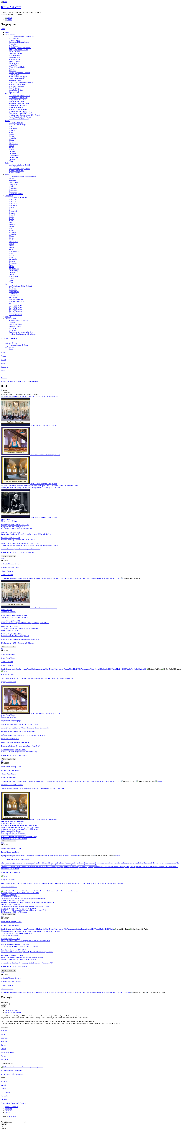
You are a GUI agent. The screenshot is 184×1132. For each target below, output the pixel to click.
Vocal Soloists (14, 184)
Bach (11, 126)
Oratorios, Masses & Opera (18, 345)
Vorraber (12, 161)
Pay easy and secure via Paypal (11, 1070)
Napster (13, 578)
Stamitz (11, 267)
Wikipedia (4, 1059)
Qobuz (78, 929)
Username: (5, 1002)
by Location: (13, 297)
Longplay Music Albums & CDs (18, 381)
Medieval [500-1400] (16, 101)
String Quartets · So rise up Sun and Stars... (46, 487)
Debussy (12, 134)
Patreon (3, 1056)
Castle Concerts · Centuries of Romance (43, 425)
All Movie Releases (16, 123)
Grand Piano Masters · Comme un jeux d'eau (45, 455)
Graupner (12, 232)
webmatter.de (13, 1116)
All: (2, 1122)
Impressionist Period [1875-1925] (20, 113)
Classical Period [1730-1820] (19, 109)
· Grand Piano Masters (8, 774)
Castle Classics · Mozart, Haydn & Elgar (44, 396)
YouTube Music (21, 578)
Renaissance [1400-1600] (18, 105)
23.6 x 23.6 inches (15, 307)
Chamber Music (14, 59)
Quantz (11, 148)
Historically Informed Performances (21, 82)
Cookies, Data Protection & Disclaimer (22, 334)
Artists (7, 174)
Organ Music (13, 65)
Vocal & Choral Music (16, 67)
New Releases (14, 38)
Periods (3, 360)
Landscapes (13, 290)
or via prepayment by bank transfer (12, 1074)
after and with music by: (17, 125)
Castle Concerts (14, 173)
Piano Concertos (14, 52)
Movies (7, 121)
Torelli (11, 274)
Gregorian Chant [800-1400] (19, 103)
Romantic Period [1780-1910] (19, 111)
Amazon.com (75, 578)
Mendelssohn (13, 144)
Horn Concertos (14, 55)
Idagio (66, 578)
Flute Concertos (14, 57)
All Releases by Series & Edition (20, 165)
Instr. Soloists (13, 182)
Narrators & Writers (16, 194)
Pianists (11, 178)
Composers (9, 196)
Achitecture (13, 294)
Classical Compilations (17, 84)
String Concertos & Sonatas (18, 50)
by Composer (9, 347)
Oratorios (12, 71)
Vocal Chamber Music (16, 78)
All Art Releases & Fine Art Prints (20, 286)
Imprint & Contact (15, 324)
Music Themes (14, 292)
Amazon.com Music (33, 578)
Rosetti (11, 149)
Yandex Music (68, 669)
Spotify (3, 578)
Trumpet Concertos (15, 53)
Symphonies (13, 46)
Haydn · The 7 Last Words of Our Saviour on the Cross (59, 486)
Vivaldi (11, 278)
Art (6, 284)
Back (2, 1126)
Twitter (3, 1034)
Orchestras (13, 188)
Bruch (11, 217)
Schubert (12, 151)
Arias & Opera (14, 75)
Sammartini (13, 259)
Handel (11, 140)
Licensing (12, 330)
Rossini (11, 257)
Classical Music (14, 40)
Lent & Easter (14, 88)
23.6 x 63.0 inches (15, 315)
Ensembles (13, 190)
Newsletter (13, 328)
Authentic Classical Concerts (19, 167)
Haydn (11, 142)
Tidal (69, 578)
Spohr (11, 265)
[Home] (4, 2)
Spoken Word (14, 92)
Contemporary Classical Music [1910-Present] (24, 115)
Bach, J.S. (12, 199)
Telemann (12, 159)
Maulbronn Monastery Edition (19, 169)
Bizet (11, 209)
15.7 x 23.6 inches (15, 305)
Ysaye (11, 282)
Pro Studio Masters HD (139, 669)
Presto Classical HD (72, 856)
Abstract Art (13, 295)
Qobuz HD (88, 578)
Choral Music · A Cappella (18, 76)
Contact (3, 1089)
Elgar (11, 228)
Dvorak (11, 136)
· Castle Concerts (7, 571)
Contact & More (10, 319)
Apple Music (44, 578)
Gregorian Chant (15, 80)
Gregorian (12, 138)
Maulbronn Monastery (16, 299)
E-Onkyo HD (125, 992)
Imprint (3, 1085)
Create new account (11, 1010)
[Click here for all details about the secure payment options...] (22, 1067)
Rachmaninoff (14, 251)
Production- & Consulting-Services (21, 332)
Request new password (13, 1012)
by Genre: (12, 288)
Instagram (4, 1038)
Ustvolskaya (13, 276)
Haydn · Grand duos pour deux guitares (43, 484)
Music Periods (10, 94)
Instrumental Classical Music (19, 42)
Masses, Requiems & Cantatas (19, 73)
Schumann (13, 153)
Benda (11, 207)
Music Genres (9, 34)
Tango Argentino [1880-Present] (20, 117)
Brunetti (12, 215)
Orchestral (12, 44)
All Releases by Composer (18, 198)
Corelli (11, 221)
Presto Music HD (98, 578)
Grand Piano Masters (16, 171)
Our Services (5, 1092)
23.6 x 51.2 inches (15, 313)
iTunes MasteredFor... (40, 856)
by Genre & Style (11, 343)
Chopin (11, 132)
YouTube (4, 1041)
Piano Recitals (14, 63)
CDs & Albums (9, 338)
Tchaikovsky (13, 157)
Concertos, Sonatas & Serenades (20, 48)
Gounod (12, 230)
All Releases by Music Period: (19, 96)
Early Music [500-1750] (17, 100)
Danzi (11, 222)
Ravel (11, 253)
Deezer (8, 578)
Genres (3, 356)
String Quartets (14, 61)
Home (3, 29)
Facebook (4, 1030)
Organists (12, 180)
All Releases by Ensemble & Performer (22, 176)
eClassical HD (109, 578)
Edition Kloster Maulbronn (10, 770)
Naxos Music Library (56, 578)
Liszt (11, 240)
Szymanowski (14, 155)
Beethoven (13, 128)
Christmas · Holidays (16, 86)
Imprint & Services (11, 1107)
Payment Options (15, 326)
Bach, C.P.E (13, 201)
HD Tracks (117, 578)
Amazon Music (25, 856)
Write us (12, 322)
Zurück (3, 1128)
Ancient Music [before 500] (18, 98)
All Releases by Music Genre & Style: (22, 36)
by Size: (12, 303)
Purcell (11, 247)
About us (8, 317)
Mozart (11, 146)
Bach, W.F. (13, 203)
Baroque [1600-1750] (16, 107)
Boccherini (13, 211)
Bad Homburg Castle (16, 301)
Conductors (13, 192)
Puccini (11, 246)
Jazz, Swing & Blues (16, 90)
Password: (5, 1004)
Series (7, 163)
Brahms (12, 130)
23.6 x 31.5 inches (15, 309)
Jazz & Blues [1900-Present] (19, 119)
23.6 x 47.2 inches (15, 311)
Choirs (11, 186)
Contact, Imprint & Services (18, 320)
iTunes (82, 578)
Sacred (11, 69)
